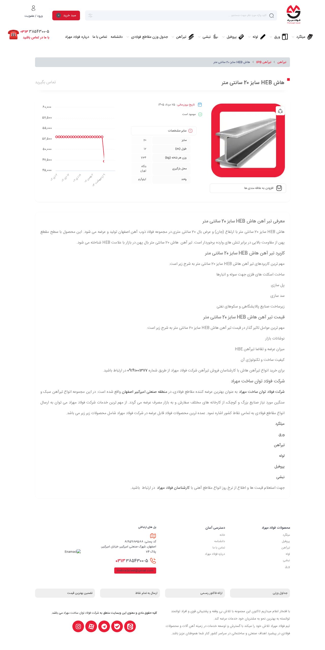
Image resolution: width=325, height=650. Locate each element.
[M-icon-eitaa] (130, 626)
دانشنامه (219, 541)
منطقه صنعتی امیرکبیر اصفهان (144, 392)
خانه (222, 535)
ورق (282, 434)
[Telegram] (104, 626)
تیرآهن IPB (263, 62)
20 (144, 140)
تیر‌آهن (285, 547)
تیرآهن (281, 62)
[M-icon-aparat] (91, 626)
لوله (282, 456)
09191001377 (137, 370)
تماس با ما (219, 547)
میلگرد (280, 424)
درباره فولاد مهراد (215, 554)
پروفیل (279, 466)
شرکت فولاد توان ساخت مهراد (262, 392)
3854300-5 (132, 560)
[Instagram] (78, 626)
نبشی (280, 477)
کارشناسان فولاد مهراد (173, 488)
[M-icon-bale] (117, 626)
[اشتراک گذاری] (280, 110)
